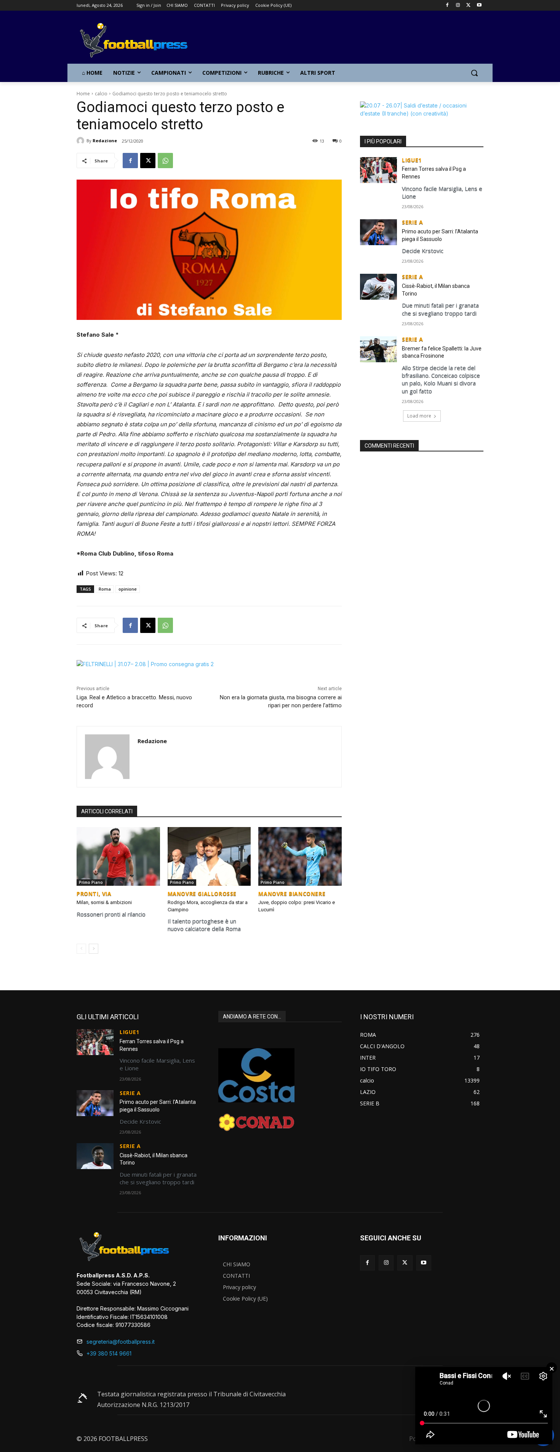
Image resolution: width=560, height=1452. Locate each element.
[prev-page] (81, 949)
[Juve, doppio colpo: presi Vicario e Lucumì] (300, 856)
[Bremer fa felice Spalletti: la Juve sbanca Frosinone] (378, 349)
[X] (468, 5)
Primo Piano (91, 882)
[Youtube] (479, 5)
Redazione (105, 140)
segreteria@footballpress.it (120, 1341)
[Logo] (137, 40)
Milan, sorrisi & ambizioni (104, 902)
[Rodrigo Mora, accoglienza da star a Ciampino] (209, 856)
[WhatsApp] (165, 160)
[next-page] (93, 949)
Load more (419, 416)
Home (83, 93)
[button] (474, 73)
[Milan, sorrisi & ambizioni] (118, 856)
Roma (105, 589)
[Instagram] (458, 5)
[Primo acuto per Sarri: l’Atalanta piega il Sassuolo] (378, 232)
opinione (127, 589)
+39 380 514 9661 (108, 1353)
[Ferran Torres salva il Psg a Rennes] (378, 170)
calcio (101, 93)
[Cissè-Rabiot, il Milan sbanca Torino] (378, 287)
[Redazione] (81, 141)
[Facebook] (447, 5)
